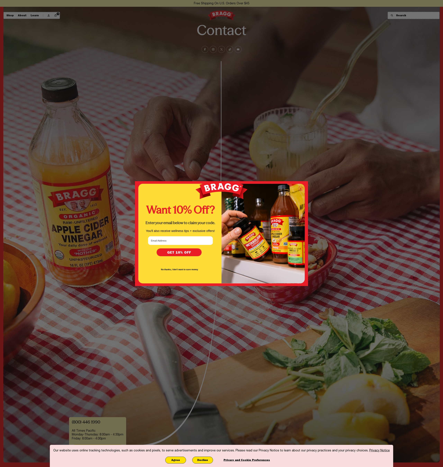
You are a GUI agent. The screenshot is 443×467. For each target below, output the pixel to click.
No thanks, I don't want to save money (179, 269)
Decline (202, 460)
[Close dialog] (301, 188)
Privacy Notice (379, 450)
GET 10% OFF (179, 252)
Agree (175, 460)
